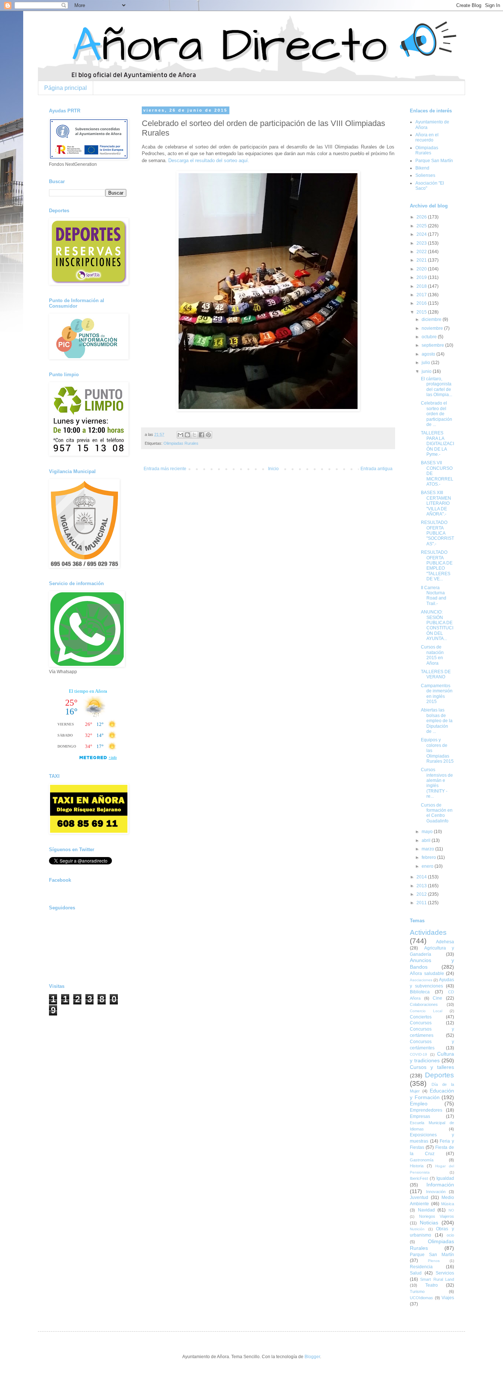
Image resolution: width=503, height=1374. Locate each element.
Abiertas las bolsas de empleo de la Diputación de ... (437, 720)
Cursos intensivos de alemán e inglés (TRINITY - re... (437, 783)
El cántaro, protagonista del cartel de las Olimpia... (436, 386)
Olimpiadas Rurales (180, 443)
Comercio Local (426, 1011)
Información (440, 1185)
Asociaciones (421, 980)
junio (427, 371)
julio (426, 362)
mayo (428, 831)
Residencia (421, 1266)
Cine (437, 998)
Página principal (65, 88)
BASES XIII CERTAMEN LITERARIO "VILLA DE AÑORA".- (436, 503)
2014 (422, 877)
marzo (428, 849)
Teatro (431, 1285)
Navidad (426, 1210)
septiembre (433, 345)
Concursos (421, 1022)
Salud (416, 1273)
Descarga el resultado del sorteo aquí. (208, 160)
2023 (422, 243)
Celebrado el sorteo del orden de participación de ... (436, 414)
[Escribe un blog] (187, 434)
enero (428, 866)
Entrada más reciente (165, 468)
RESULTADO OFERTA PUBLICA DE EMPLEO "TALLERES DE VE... (437, 565)
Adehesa (445, 941)
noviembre (433, 328)
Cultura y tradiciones (432, 1057)
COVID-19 (418, 1054)
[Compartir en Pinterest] (208, 434)
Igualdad (445, 1178)
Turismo (417, 1291)
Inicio (273, 468)
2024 (422, 234)
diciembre (432, 319)
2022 (422, 251)
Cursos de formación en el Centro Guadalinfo (437, 813)
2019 (422, 277)
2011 (422, 902)
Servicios (445, 1273)
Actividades (428, 932)
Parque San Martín (434, 160)
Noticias (429, 1223)
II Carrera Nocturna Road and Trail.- (433, 595)
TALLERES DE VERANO (436, 674)
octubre (430, 336)
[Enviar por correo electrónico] (180, 434)
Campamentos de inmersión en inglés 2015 (437, 693)
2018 (422, 286)
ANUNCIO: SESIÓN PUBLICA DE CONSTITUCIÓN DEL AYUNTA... (437, 625)
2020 (422, 269)
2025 (422, 225)
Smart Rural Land (437, 1279)
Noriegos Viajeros (436, 1216)
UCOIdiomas (421, 1298)
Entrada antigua (376, 468)
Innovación (436, 1191)
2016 (422, 303)
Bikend (422, 168)
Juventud (419, 1197)
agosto (429, 354)
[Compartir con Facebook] (201, 434)
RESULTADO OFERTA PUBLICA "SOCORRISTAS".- (437, 533)
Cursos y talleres (432, 1067)
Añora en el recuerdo (427, 137)
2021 (422, 260)
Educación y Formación (432, 1094)
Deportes (439, 1075)
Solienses (425, 175)
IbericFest (419, 1178)
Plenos (434, 1261)
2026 (422, 217)
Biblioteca (420, 991)
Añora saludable (427, 973)
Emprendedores (426, 1110)
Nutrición (417, 1229)
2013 (422, 885)
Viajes (448, 1297)
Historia (416, 1166)
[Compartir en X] (194, 434)
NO (451, 1210)
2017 (422, 294)
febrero (429, 857)
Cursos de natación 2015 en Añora (432, 654)
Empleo (419, 1103)
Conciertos (421, 1017)
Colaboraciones (424, 1004)
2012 (422, 894)
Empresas (420, 1116)
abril (427, 840)
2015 (422, 312)
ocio (450, 1235)
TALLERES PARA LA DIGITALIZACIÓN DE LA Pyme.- (437, 443)
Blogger (312, 1356)
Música (447, 1204)
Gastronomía (421, 1160)
